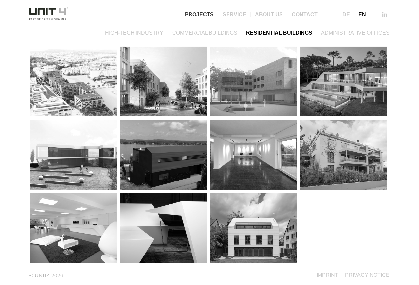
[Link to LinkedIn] (385, 14)
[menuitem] (199, 14)
